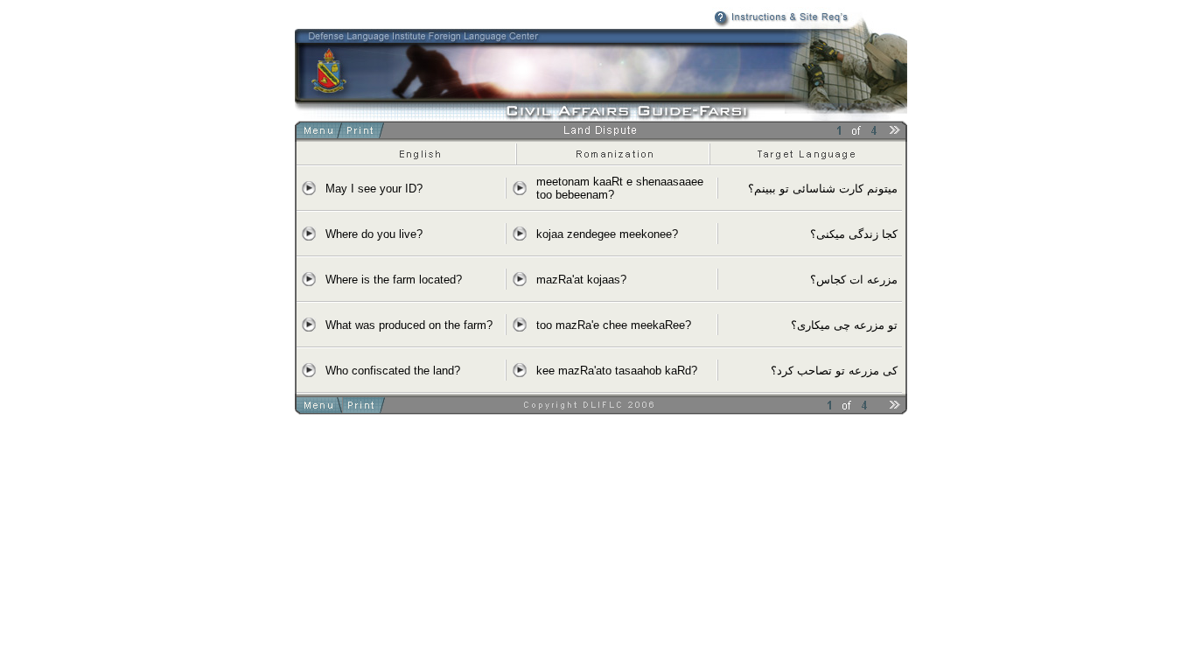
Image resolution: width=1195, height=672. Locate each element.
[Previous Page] (817, 133)
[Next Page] (895, 133)
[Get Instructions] (747, 23)
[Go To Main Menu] (321, 133)
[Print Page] (363, 133)
